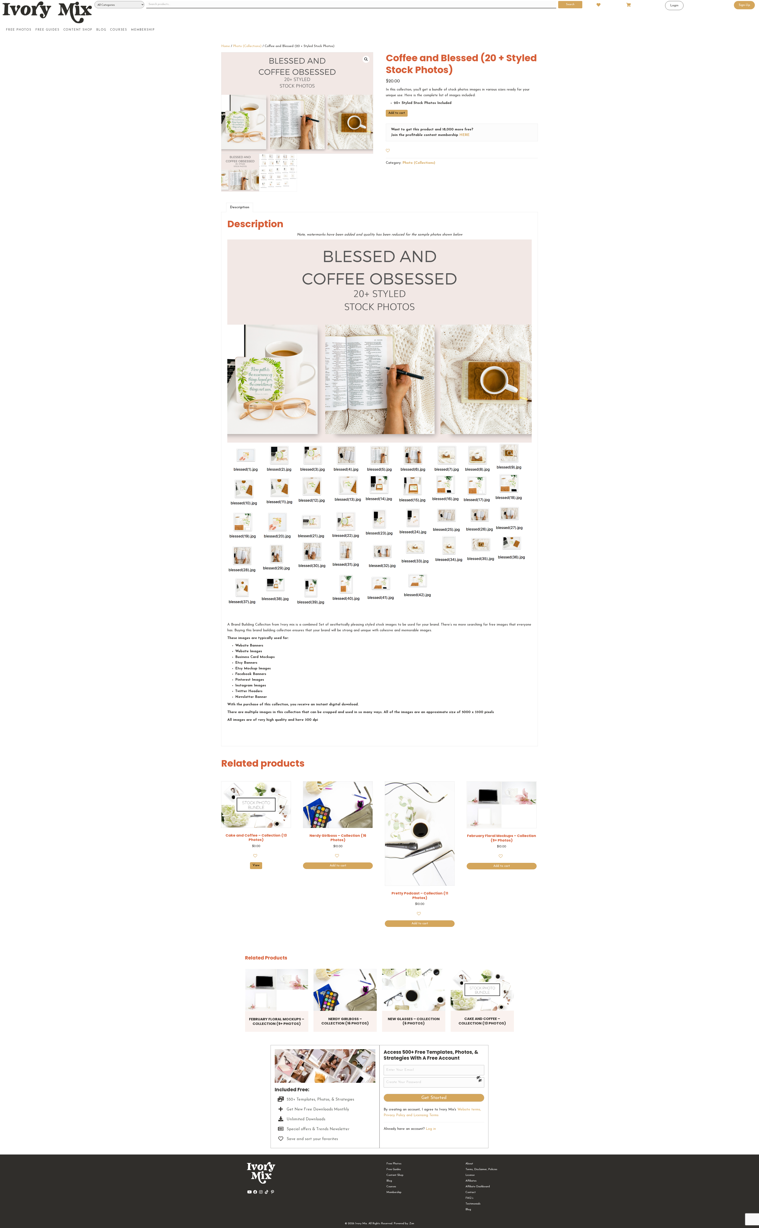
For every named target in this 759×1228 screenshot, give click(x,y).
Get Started (434, 1097)
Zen (411, 1223)
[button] (366, 59)
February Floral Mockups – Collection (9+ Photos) (276, 1021)
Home (225, 46)
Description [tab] (239, 207)
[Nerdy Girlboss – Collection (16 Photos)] (345, 990)
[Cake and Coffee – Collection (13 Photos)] (482, 990)
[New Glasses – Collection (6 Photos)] (413, 990)
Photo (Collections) (247, 46)
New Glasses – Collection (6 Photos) (414, 1021)
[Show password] (480, 1077)
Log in (431, 1129)
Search (570, 4)
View (256, 865)
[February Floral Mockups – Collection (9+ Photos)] (276, 990)
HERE (464, 135)
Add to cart (396, 113)
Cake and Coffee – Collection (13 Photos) (482, 1021)
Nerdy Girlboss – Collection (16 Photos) (345, 1021)
